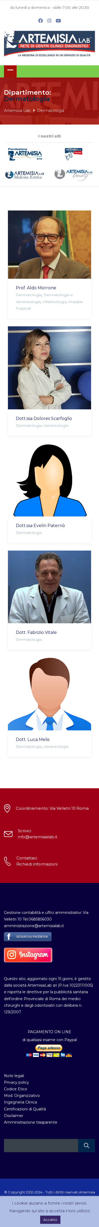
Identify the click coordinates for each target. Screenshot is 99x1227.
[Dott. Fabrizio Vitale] (49, 587)
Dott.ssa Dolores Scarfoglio (44, 418)
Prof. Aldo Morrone (36, 287)
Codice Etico (15, 1089)
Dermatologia (29, 294)
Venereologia (56, 425)
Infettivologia (55, 301)
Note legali (14, 1075)
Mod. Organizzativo (22, 1095)
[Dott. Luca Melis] (49, 693)
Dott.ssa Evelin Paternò (40, 525)
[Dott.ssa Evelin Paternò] (49, 479)
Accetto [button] (50, 1219)
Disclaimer (13, 1115)
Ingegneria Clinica (20, 1102)
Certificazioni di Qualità (25, 1109)
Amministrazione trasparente (30, 1122)
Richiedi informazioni (37, 864)
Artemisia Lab (17, 110)
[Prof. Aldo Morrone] (49, 244)
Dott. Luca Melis (32, 739)
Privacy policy (16, 1082)
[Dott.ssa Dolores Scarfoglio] (49, 367)
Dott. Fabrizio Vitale (36, 632)
